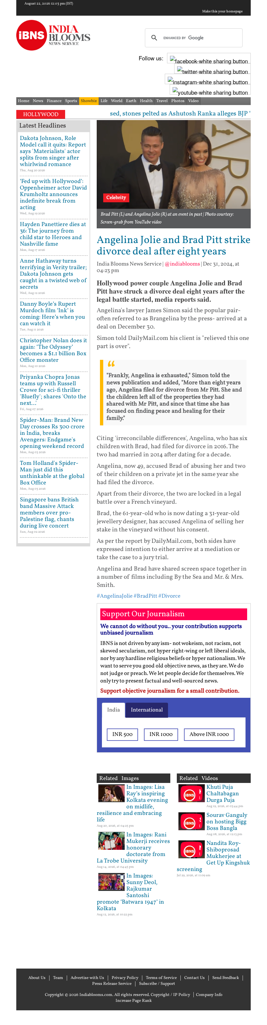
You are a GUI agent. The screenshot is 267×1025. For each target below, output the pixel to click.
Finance (54, 101)
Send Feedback (225, 978)
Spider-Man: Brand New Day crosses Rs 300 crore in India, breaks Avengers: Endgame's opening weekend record (52, 433)
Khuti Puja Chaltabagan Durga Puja (222, 793)
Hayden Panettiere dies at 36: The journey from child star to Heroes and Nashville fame (53, 234)
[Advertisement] (53, 756)
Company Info (209, 995)
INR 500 (122, 734)
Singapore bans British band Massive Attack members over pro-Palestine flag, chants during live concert (49, 513)
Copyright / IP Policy (170, 995)
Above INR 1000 (209, 734)
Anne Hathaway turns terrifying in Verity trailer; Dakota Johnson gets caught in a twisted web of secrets (53, 274)
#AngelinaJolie (115, 596)
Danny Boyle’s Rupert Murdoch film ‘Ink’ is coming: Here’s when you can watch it (52, 314)
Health (146, 101)
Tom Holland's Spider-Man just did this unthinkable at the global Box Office (52, 473)
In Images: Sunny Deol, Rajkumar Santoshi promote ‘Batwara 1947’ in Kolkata (130, 892)
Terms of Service (161, 978)
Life (104, 101)
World (116, 101)
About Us (37, 978)
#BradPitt (145, 596)
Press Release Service (112, 984)
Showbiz (89, 101)
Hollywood (40, 114)
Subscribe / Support (157, 984)
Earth (131, 101)
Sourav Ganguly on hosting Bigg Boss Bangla (226, 822)
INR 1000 (161, 734)
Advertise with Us (87, 978)
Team (58, 978)
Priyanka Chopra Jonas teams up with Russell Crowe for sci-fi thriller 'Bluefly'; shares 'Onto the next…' (53, 390)
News (38, 101)
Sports (71, 101)
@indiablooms (182, 264)
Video (193, 101)
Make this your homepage (222, 12)
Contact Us (194, 978)
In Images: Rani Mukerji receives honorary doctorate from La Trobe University (133, 848)
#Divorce (169, 596)
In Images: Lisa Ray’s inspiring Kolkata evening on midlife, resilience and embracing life (132, 803)
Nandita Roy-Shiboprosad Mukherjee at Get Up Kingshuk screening (213, 856)
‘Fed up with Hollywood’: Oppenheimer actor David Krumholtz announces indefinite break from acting (53, 194)
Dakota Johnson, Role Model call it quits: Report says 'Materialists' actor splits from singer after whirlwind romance (53, 151)
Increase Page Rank (134, 1001)
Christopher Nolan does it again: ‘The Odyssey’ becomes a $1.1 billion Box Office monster (53, 350)
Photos (178, 101)
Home (23, 101)
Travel (162, 101)
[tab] (113, 710)
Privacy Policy (125, 978)
